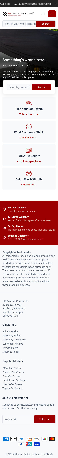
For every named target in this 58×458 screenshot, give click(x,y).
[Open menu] (52, 13)
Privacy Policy (10, 347)
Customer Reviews (12, 343)
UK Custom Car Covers (23, 454)
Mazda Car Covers (12, 384)
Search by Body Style (14, 339)
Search (45, 23)
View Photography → (29, 161)
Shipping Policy (10, 351)
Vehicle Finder (10, 331)
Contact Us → (29, 184)
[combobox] (29, 23)
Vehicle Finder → (29, 114)
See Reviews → (29, 137)
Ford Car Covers (11, 376)
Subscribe (44, 419)
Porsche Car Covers (13, 372)
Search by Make (11, 335)
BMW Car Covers (11, 368)
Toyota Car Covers (12, 388)
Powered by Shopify (44, 454)
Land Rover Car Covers (15, 380)
